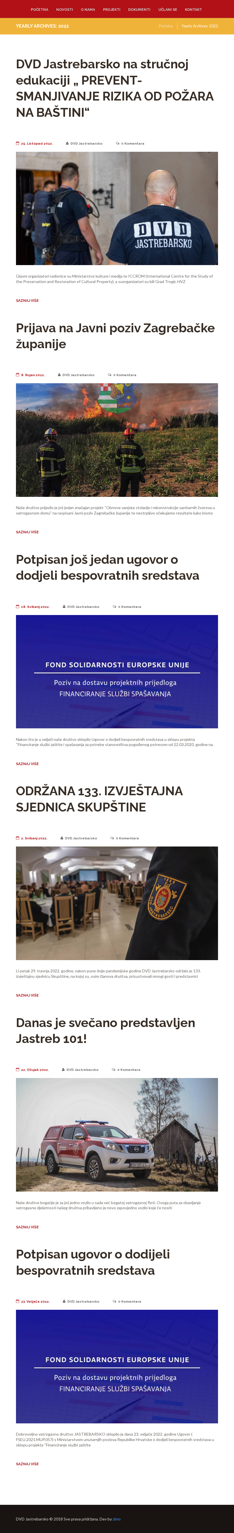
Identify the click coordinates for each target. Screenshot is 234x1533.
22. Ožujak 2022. (35, 1070)
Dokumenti (139, 9)
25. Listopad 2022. (37, 143)
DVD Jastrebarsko (86, 143)
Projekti (111, 9)
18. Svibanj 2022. (35, 607)
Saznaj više (27, 300)
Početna (39, 9)
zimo (117, 1518)
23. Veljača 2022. (35, 1302)
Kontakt (193, 9)
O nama (88, 9)
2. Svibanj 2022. (34, 838)
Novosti (64, 9)
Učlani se (167, 9)
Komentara (132, 143)
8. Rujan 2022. (33, 375)
